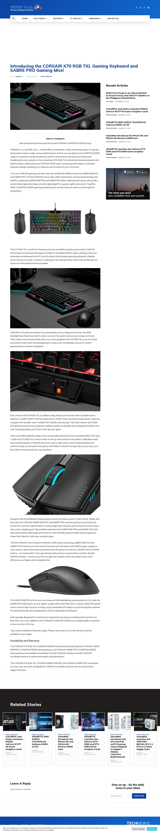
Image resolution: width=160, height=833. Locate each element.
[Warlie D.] (12, 76)
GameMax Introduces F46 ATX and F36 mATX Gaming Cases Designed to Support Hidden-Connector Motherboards (118, 746)
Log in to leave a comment (20, 789)
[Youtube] (148, 7)
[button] (13, 18)
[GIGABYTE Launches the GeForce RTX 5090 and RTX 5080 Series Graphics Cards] (93, 722)
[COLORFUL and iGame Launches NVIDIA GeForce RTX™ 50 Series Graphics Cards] (14, 722)
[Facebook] (136, 7)
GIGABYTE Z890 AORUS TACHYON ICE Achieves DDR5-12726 (126, 123)
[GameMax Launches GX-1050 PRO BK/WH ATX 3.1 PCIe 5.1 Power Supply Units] (145, 722)
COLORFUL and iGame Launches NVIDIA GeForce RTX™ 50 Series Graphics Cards (127, 110)
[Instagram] (140, 7)
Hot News (110, 101)
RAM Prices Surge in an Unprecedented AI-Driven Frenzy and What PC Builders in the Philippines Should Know (128, 95)
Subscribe (139, 796)
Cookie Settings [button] (138, 829)
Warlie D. (19, 76)
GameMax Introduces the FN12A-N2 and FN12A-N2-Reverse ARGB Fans (127, 136)
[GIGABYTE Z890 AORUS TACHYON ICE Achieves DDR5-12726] (40, 722)
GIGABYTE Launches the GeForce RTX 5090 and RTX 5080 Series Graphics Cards (125, 151)
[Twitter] (144, 7)
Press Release (46, 76)
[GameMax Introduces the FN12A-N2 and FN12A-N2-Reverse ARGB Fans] (66, 722)
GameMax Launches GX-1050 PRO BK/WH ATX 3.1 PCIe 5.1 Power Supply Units (145, 743)
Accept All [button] (152, 829)
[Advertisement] (80, 39)
